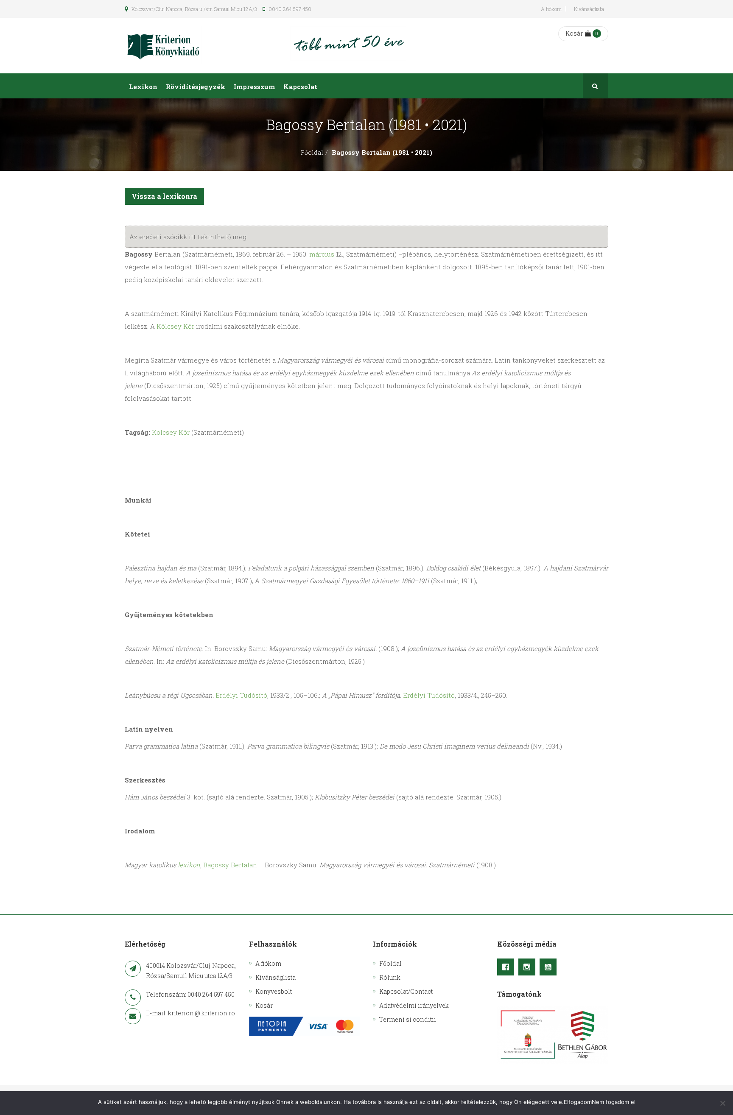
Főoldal (312, 152)
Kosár (574, 33)
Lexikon (143, 86)
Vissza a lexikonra (164, 196)
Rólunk (389, 977)
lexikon (189, 865)
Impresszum (254, 86)
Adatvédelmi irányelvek (414, 1005)
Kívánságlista (589, 8)
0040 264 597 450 (289, 9)
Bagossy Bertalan (230, 865)
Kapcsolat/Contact (406, 991)
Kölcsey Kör (175, 326)
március (321, 254)
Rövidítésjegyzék (195, 86)
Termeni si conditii (407, 1019)
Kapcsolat (300, 86)
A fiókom (551, 8)
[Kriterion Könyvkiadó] (163, 45)
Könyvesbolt (273, 991)
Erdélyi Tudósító (241, 695)
